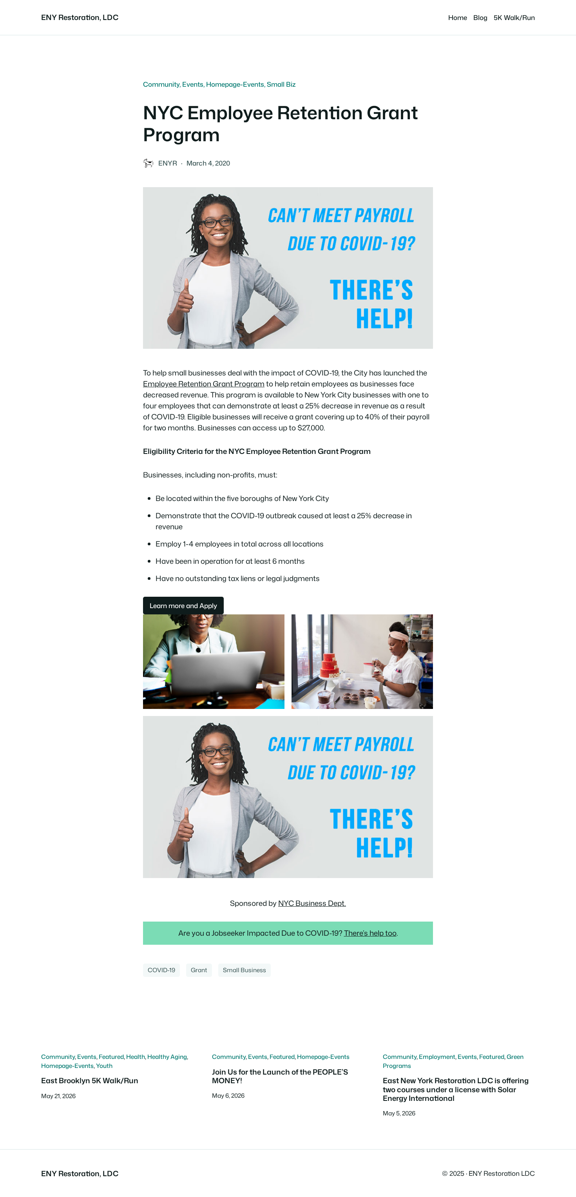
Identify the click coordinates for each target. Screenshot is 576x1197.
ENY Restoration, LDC (79, 17)
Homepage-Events (235, 84)
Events (192, 84)
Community (161, 84)
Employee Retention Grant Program (203, 384)
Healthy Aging (167, 1056)
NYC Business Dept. (312, 903)
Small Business (244, 970)
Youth (104, 1065)
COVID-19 (161, 970)
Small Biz (281, 84)
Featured (111, 1056)
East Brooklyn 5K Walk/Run (89, 1080)
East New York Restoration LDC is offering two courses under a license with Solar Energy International (456, 1089)
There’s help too (370, 933)
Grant (199, 970)
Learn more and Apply (183, 605)
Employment (437, 1056)
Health (135, 1056)
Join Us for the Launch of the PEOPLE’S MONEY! (280, 1076)
